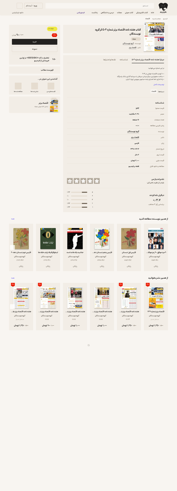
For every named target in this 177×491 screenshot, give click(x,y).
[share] (85, 48)
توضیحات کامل (159, 84)
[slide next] (12, 247)
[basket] (20, 6)
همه (12, 219)
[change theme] (12, 6)
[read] (18, 86)
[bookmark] (74, 48)
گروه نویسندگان (128, 43)
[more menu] (68, 48)
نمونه (34, 49)
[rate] (97, 181)
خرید (35, 41)
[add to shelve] (51, 86)
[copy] (14, 59)
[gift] (80, 48)
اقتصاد (153, 91)
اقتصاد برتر (132, 47)
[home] (163, 8)
